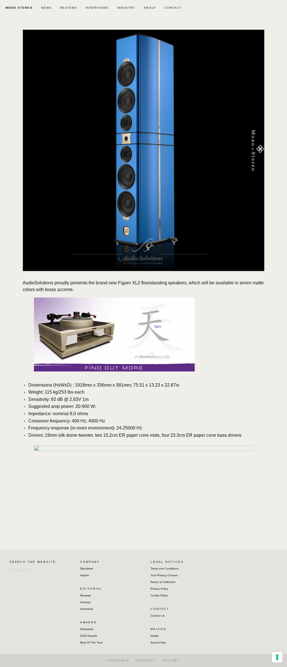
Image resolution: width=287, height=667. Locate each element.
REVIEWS (68, 7)
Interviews (86, 608)
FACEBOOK (145, 660)
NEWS (46, 7)
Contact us (158, 615)
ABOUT (150, 7)
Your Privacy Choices (164, 575)
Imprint (84, 575)
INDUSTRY (126, 7)
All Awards (86, 629)
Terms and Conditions (165, 568)
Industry (85, 602)
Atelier (155, 635)
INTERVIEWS (96, 7)
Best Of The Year (91, 642)
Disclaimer (86, 568)
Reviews (85, 595)
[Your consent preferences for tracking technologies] (277, 657)
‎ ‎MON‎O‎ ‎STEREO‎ (18, 7)
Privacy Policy (159, 588)
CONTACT (173, 7)
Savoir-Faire (158, 642)
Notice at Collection (163, 582)
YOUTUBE (171, 660)
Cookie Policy (159, 595)
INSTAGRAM (118, 660)
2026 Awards (88, 635)
